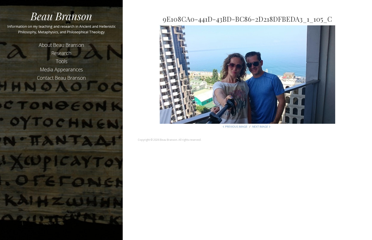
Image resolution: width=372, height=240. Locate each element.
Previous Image (236, 126)
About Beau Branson (61, 44)
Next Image (260, 126)
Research (61, 53)
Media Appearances (61, 69)
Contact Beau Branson (61, 77)
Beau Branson (61, 16)
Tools (61, 61)
